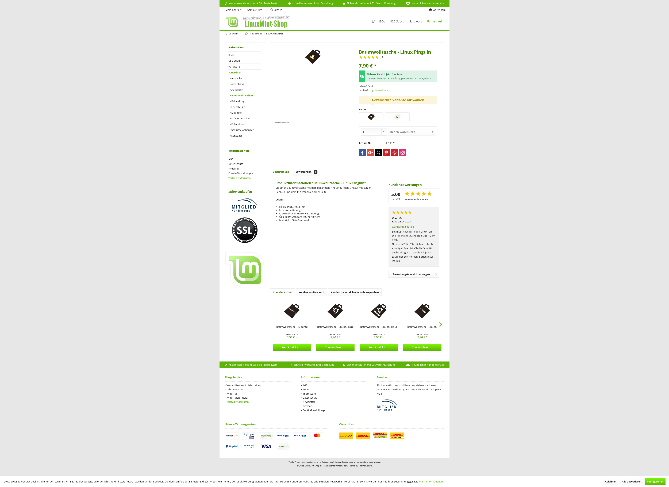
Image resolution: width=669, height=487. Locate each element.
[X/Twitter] (378, 152)
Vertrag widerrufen (239, 178)
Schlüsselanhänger (242, 130)
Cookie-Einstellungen (240, 173)
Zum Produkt (290, 347)
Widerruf (233, 168)
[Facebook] (362, 152)
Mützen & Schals (241, 118)
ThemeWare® (365, 465)
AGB (230, 159)
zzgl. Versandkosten (379, 90)
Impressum (309, 393)
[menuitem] (437, 10)
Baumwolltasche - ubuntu (422, 326)
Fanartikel (234, 72)
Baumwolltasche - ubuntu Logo (335, 326)
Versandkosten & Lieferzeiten (243, 385)
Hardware (234, 66)
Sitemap (307, 406)
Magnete (236, 112)
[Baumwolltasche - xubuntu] (292, 311)
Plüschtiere (237, 124)
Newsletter (309, 401)
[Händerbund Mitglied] (244, 205)
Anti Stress (237, 84)
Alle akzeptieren (631, 481)
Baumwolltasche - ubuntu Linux (378, 326)
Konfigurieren (655, 481)
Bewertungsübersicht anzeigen (411, 274)
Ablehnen (610, 481)
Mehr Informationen (431, 481)
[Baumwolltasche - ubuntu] (422, 311)
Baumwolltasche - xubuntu (292, 326)
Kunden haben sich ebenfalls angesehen (355, 292)
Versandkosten (342, 461)
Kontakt (307, 389)
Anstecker (237, 78)
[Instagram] (402, 152)
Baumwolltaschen (242, 95)
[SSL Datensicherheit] (244, 230)
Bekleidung (237, 101)
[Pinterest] (386, 152)
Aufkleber (237, 89)
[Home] (373, 21)
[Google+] (370, 152)
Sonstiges (237, 135)
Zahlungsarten (235, 389)
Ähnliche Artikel (282, 292)
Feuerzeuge (238, 107)
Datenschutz (235, 164)
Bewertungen (305, 171)
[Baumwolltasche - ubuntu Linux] (379, 311)
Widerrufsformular (237, 397)
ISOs (231, 54)
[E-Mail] (394, 152)
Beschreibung (281, 171)
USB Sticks (234, 60)
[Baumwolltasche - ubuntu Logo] (335, 311)
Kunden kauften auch (311, 292)
